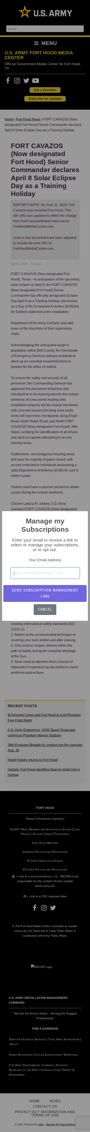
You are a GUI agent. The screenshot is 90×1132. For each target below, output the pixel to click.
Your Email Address (45, 560)
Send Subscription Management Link (45, 593)
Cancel (45, 609)
